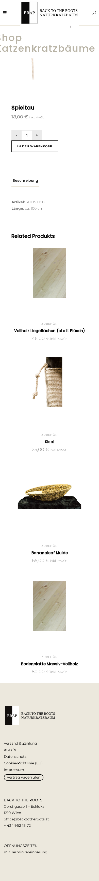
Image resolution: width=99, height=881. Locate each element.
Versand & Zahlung (20, 743)
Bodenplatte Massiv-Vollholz (49, 664)
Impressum (14, 770)
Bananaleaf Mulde (49, 552)
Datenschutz (15, 756)
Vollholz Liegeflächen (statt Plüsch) (49, 330)
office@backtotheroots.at (26, 819)
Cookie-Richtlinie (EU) (23, 763)
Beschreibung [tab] (25, 180)
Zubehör (49, 324)
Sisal (49, 441)
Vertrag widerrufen (23, 777)
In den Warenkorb (34, 146)
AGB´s (10, 750)
